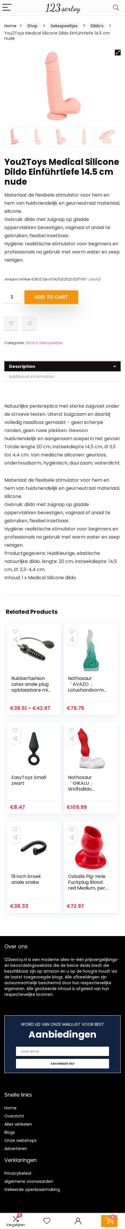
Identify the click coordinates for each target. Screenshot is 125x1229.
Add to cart (51, 297)
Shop (32, 26)
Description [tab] (22, 366)
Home (10, 26)
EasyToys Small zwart (28, 780)
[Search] (116, 7)
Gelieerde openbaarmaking (32, 1189)
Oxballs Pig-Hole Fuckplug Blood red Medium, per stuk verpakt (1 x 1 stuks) (88, 888)
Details (93, 279)
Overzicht (14, 1116)
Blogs (9, 1132)
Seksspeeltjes (64, 26)
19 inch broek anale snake (26, 879)
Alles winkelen (18, 1124)
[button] (118, 52)
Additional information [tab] (31, 376)
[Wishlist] (46, 1221)
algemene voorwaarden (28, 1181)
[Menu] (7, 7)
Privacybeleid (17, 1173)
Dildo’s (97, 26)
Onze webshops (20, 1140)
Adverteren (15, 1148)
